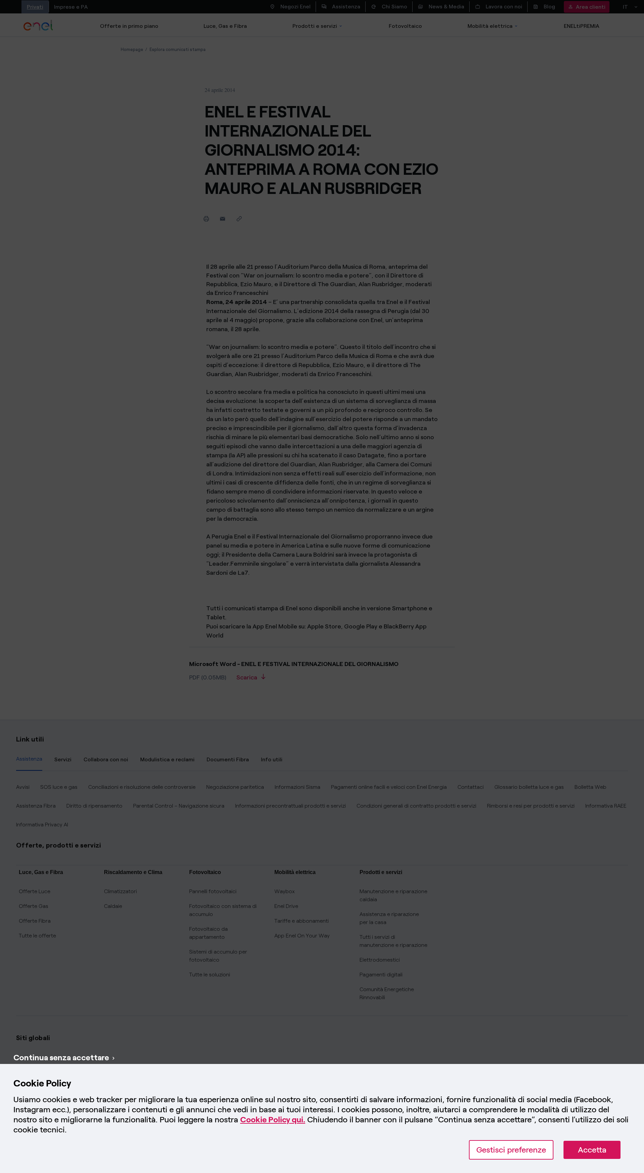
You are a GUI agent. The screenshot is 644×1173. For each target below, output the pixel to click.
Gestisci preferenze (511, 1150)
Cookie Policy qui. (272, 1119)
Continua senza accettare (61, 1057)
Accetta (592, 1150)
